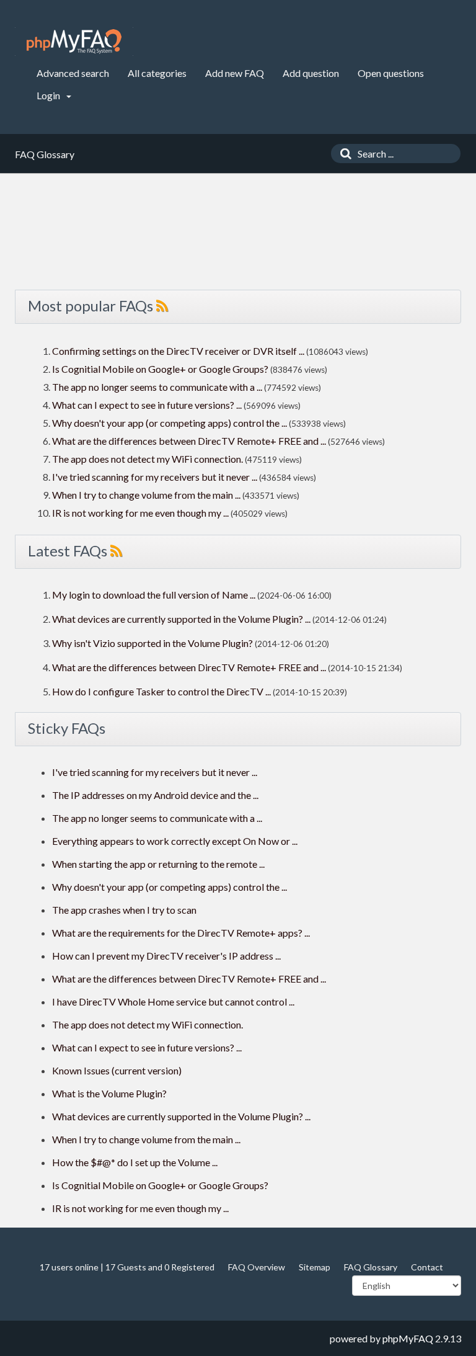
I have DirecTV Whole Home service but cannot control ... (173, 1001)
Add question (311, 73)
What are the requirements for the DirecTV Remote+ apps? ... (181, 933)
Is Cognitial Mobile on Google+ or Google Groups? (160, 369)
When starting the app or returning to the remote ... (158, 864)
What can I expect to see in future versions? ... (147, 405)
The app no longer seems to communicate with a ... (157, 387)
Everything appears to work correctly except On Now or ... (175, 841)
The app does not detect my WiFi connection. (147, 459)
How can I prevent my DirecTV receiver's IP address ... (166, 955)
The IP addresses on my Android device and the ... (155, 795)
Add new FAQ (234, 73)
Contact (427, 1267)
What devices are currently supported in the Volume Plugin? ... (181, 619)
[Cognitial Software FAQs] (74, 41)
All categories (157, 73)
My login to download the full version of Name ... (153, 594)
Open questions (391, 73)
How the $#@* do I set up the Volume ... (135, 1162)
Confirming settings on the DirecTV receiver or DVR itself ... (178, 351)
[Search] (343, 153)
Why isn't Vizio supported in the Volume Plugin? (152, 643)
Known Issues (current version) (117, 1070)
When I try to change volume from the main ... (146, 495)
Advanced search (73, 73)
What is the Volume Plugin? (109, 1093)
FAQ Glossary (370, 1267)
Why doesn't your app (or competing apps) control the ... (169, 423)
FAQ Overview (256, 1267)
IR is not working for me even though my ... (140, 513)
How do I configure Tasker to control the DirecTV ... (161, 691)
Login (49, 95)
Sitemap (314, 1267)
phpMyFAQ (407, 1338)
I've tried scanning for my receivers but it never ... (154, 477)
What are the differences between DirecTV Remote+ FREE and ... (189, 441)
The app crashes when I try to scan (124, 910)
